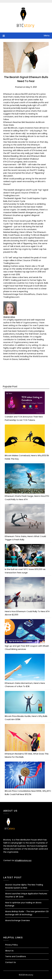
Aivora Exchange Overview (17, 920)
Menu (46, 35)
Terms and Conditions (15, 956)
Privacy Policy (11, 944)
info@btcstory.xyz (23, 860)
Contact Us (10, 962)
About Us (9, 950)
